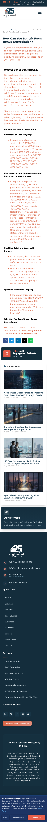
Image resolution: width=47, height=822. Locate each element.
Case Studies (11, 616)
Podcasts (9, 628)
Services (9, 604)
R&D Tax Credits (12, 667)
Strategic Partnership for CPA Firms (21, 697)
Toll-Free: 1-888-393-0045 (20, 562)
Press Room (10, 640)
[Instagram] (22, 714)
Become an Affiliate (18, 582)
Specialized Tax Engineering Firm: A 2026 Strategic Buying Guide (22, 496)
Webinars (9, 622)
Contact (8, 646)
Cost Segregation (13, 661)
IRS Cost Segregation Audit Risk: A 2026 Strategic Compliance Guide (22, 462)
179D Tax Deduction (14, 673)
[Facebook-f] (17, 714)
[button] (40, 12)
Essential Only (18, 818)
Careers (8, 634)
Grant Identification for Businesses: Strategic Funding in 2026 (22, 428)
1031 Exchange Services (16, 691)
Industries (9, 610)
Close (5, 818)
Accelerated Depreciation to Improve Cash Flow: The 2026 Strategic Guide (23, 394)
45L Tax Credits (12, 679)
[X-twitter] (11, 714)
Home (5, 30)
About (8, 598)
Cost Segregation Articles (20, 30)
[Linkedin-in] (5, 714)
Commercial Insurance (15, 685)
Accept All (37, 818)
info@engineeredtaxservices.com (24, 568)
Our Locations (15, 574)
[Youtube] (28, 714)
